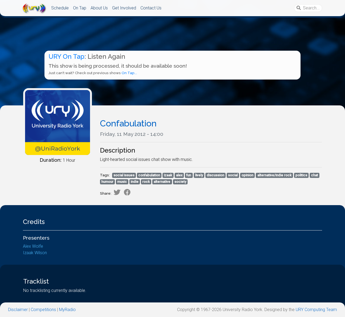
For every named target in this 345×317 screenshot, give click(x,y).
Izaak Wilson (35, 252)
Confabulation (128, 123)
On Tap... (129, 73)
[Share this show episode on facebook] (127, 192)
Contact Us (150, 8)
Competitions (43, 309)
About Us (99, 8)
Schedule (60, 8)
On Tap (79, 8)
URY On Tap (66, 56)
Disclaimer (18, 309)
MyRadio (67, 309)
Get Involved (124, 8)
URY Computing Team (316, 309)
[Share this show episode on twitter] (117, 192)
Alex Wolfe (33, 246)
